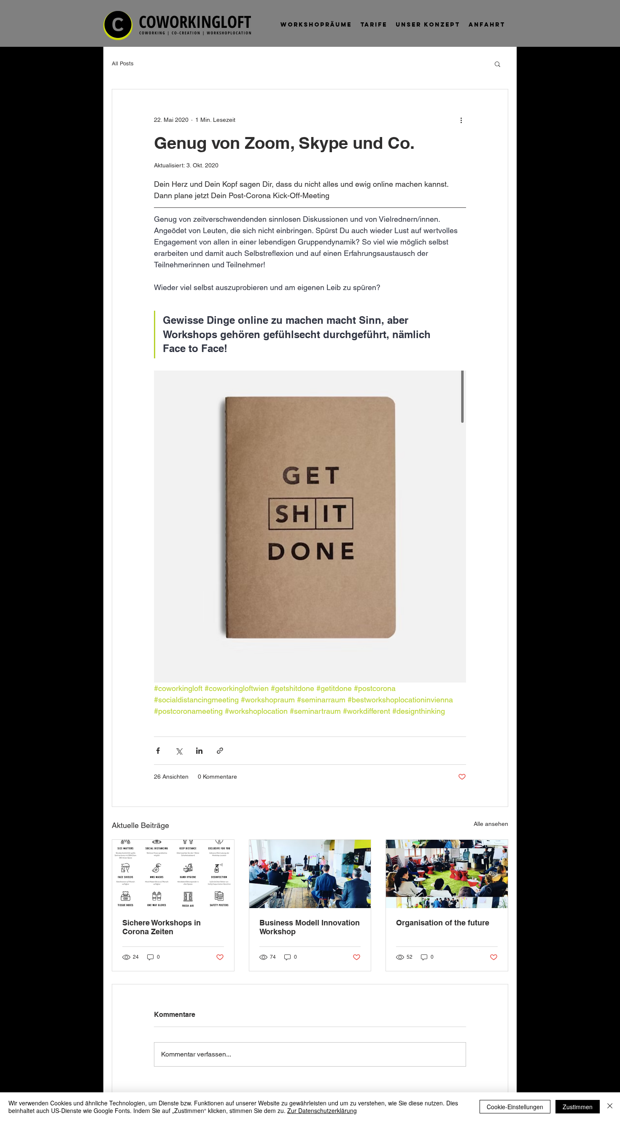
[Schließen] (610, 1106)
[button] (497, 63)
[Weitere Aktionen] (461, 120)
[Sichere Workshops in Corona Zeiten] (173, 874)
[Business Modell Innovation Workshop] (310, 874)
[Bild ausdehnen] (310, 527)
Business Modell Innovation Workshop (309, 927)
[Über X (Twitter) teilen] (179, 751)
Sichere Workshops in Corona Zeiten (161, 927)
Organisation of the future (442, 922)
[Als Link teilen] (220, 751)
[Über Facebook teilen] (158, 751)
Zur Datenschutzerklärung (322, 1110)
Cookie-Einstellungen (515, 1106)
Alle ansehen (491, 823)
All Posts (123, 63)
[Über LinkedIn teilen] (199, 751)
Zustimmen (578, 1106)
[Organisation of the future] (447, 874)
